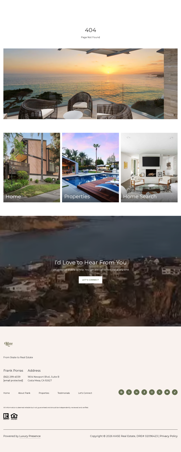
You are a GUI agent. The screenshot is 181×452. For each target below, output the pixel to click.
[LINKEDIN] (136, 392)
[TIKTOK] (175, 392)
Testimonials (64, 393)
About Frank (24, 393)
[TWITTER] (159, 392)
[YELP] (129, 392)
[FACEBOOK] (144, 392)
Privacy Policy (169, 436)
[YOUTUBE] (167, 392)
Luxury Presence (30, 436)
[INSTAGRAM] (152, 392)
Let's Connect (85, 393)
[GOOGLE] (121, 392)
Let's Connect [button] (90, 280)
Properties (44, 393)
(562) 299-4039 (11, 376)
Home (6, 393)
